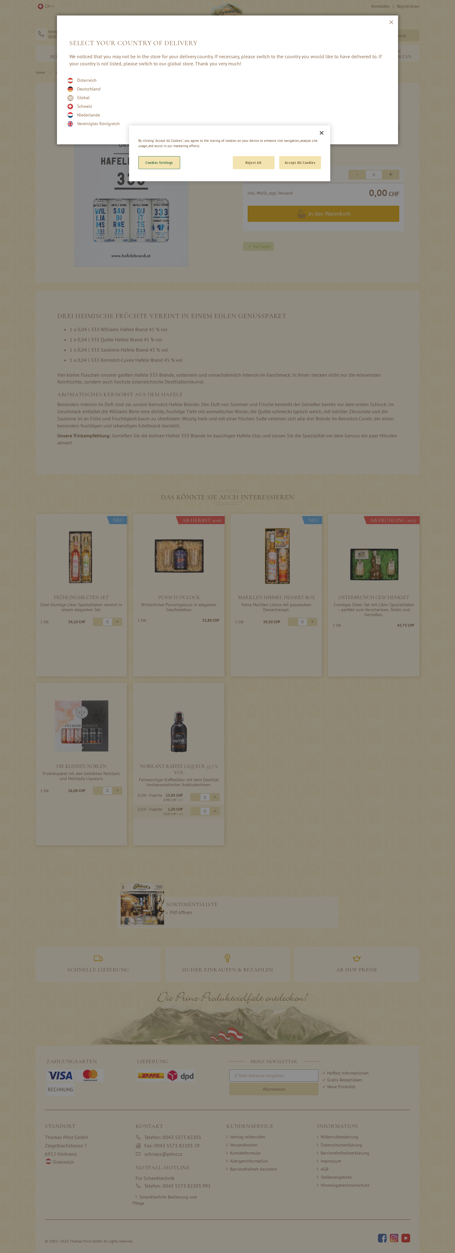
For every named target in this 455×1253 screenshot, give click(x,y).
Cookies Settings (159, 162)
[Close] (321, 133)
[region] (229, 153)
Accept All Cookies (300, 162)
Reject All (253, 162)
